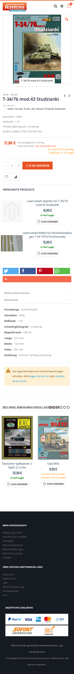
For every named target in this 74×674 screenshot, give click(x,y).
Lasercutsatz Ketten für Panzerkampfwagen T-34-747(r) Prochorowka (47, 234)
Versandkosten (11, 591)
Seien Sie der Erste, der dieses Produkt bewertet (36, 108)
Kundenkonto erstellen (15, 536)
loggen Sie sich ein (39, 376)
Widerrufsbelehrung (13, 586)
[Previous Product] (65, 95)
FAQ (5, 595)
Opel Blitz (53, 463)
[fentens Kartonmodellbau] (15, 6)
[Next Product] (69, 95)
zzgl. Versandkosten (45, 146)
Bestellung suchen (12, 532)
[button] (66, 22)
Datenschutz (9, 578)
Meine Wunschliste (13, 553)
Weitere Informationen (17, 293)
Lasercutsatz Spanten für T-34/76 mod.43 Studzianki (47, 203)
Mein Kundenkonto (13, 545)
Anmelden (8, 541)
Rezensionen (11, 299)
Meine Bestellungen (13, 549)
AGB (5, 582)
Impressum (9, 574)
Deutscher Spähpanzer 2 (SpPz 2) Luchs (17, 465)
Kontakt (7, 557)
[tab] (37, 293)
